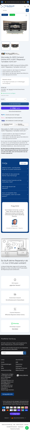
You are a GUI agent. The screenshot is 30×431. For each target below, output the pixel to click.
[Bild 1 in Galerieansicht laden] (5, 46)
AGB (14, 424)
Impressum (20, 426)
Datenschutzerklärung (7, 424)
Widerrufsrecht (19, 424)
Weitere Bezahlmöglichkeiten (15, 111)
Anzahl (2, 99)
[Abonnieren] (24, 353)
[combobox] (15, 10)
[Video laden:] (15, 247)
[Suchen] (27, 10)
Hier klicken (15, 329)
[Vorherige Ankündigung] (2, 2)
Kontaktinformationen (12, 426)
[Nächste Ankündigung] (28, 2)
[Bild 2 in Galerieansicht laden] (15, 46)
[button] (28, 6)
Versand (11, 89)
